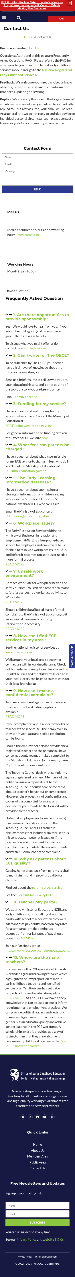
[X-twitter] (52, 1116)
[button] (4, 17)
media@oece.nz (28, 235)
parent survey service (47, 887)
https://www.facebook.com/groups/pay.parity (37, 950)
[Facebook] (22, 1116)
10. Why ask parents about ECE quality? (35, 861)
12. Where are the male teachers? (32, 959)
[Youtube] (44, 1116)
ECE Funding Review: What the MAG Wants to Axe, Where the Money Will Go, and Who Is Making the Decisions (32, 5)
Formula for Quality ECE (35, 895)
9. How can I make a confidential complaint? (29, 692)
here (45, 438)
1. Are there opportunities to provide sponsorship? (37, 316)
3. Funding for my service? (39, 403)
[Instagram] (30, 1116)
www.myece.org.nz (18, 652)
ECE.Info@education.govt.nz (25, 471)
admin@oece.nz (35, 348)
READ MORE (14, 564)
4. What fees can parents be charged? (37, 447)
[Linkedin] (37, 1116)
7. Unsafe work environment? (24, 573)
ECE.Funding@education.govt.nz (28, 426)
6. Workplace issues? (34, 523)
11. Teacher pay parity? (35, 902)
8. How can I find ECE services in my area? (30, 637)
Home (28, 37)
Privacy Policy (26, 1239)
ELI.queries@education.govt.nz (27, 516)
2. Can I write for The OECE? (41, 355)
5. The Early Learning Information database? (30, 480)
